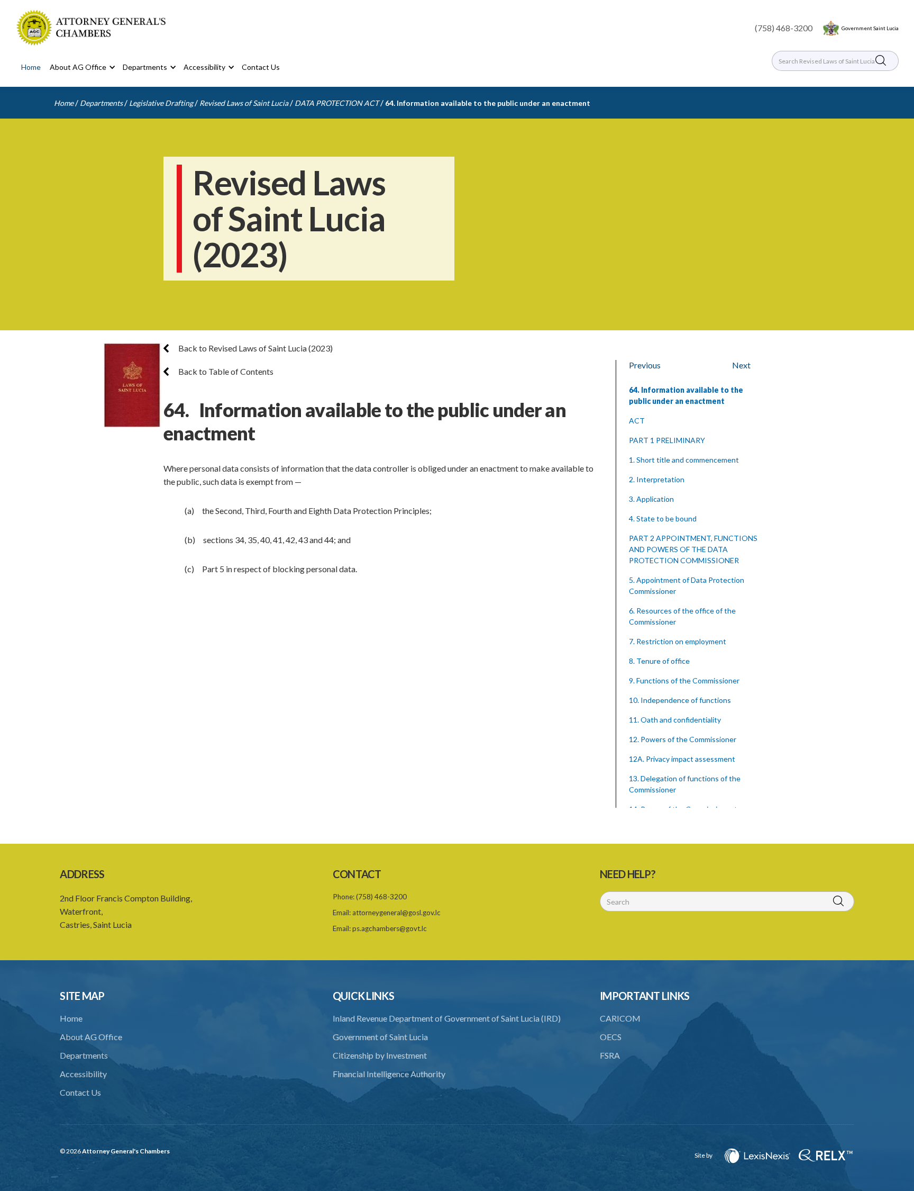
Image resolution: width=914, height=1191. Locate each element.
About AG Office (91, 1037)
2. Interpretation (656, 479)
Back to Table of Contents (225, 371)
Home (31, 66)
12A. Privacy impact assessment (682, 758)
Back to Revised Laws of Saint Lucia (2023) (255, 348)
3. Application (651, 498)
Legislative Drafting (161, 103)
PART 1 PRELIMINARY (667, 440)
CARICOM (620, 1018)
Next (741, 365)
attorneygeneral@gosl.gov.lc (396, 912)
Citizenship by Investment (380, 1055)
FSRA (610, 1055)
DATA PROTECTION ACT (337, 103)
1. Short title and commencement (684, 459)
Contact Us (261, 66)
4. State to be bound (663, 518)
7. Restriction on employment (677, 641)
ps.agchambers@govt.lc (389, 928)
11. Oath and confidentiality (675, 719)
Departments (101, 103)
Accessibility (83, 1074)
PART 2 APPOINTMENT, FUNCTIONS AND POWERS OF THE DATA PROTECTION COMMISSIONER (693, 549)
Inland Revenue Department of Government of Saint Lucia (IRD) (447, 1018)
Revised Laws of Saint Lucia (243, 103)
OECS (610, 1037)
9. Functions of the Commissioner (684, 680)
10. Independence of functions (680, 700)
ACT (637, 420)
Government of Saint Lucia (380, 1037)
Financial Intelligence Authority (389, 1074)
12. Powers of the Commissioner (682, 739)
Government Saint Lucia (870, 28)
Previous (645, 365)
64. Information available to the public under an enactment (487, 103)
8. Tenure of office (659, 660)
